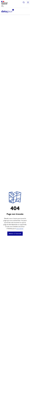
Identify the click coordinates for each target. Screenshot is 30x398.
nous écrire (19, 229)
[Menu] (28, 2)
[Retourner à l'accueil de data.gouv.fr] (7, 11)
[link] (15, 234)
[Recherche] (23, 2)
